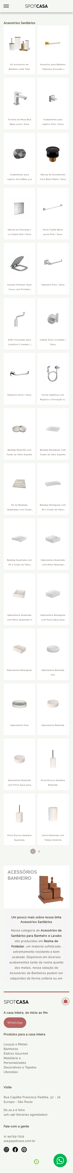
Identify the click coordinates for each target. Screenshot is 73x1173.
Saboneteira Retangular (19, 670)
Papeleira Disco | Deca (19, 395)
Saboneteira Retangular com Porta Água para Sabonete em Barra (53, 620)
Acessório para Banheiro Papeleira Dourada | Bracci (53, 69)
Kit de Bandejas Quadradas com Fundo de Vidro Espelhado (19, 509)
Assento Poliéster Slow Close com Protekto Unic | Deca (19, 289)
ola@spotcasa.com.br (19, 1141)
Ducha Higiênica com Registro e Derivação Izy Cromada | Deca (53, 399)
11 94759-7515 (14, 1136)
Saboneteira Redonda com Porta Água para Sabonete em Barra (19, 785)
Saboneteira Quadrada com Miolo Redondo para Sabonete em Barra (53, 565)
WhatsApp (15, 1022)
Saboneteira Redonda (52, 725)
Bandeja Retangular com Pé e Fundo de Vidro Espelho (53, 509)
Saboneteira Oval (19, 725)
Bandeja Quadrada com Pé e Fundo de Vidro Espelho (19, 565)
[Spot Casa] (36, 6)
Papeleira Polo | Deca (52, 285)
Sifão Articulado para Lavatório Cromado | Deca (19, 344)
